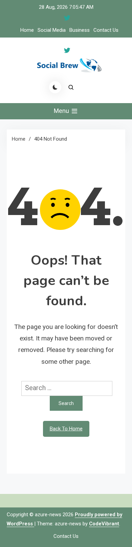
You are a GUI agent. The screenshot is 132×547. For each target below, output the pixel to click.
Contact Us (105, 30)
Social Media (52, 30)
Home (27, 30)
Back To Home (66, 429)
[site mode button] (55, 87)
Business (79, 30)
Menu (62, 110)
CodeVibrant (104, 524)
